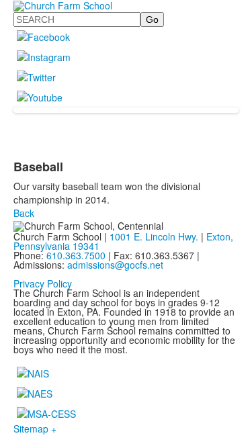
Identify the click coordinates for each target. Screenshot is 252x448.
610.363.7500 (76, 255)
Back (23, 213)
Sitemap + (34, 428)
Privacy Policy (42, 283)
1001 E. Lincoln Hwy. (154, 236)
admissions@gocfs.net (115, 264)
